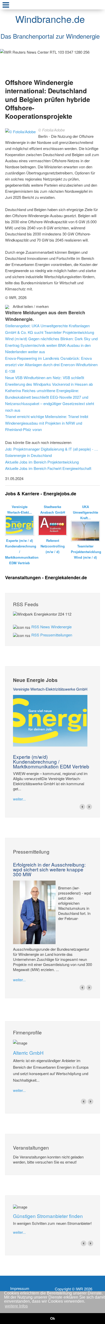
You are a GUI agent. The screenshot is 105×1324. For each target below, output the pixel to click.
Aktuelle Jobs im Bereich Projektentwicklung (42, 462)
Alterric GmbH (28, 1052)
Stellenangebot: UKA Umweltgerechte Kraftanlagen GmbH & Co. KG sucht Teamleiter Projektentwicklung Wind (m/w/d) (49, 332)
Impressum (19, 1288)
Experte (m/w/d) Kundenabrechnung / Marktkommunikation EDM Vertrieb (51, 761)
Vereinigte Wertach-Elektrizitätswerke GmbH (50, 689)
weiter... (19, 798)
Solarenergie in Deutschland (28, 455)
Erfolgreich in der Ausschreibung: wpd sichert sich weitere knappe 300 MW (49, 869)
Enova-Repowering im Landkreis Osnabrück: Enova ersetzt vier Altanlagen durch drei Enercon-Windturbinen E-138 (51, 364)
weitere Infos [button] (16, 1306)
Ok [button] (52, 1318)
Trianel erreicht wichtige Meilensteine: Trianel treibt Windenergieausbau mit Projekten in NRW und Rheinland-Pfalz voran (46, 423)
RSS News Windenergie (51, 626)
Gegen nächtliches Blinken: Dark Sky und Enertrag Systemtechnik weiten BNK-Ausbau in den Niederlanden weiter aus (51, 345)
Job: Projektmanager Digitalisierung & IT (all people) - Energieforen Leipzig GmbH (52, 449)
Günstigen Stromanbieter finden (48, 1215)
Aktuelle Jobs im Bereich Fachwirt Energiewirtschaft (48, 468)
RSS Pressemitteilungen (51, 634)
